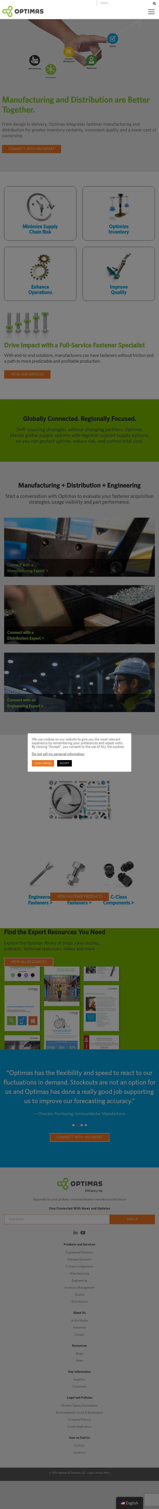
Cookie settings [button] (43, 763)
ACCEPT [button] (64, 763)
